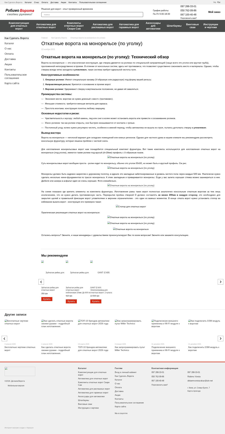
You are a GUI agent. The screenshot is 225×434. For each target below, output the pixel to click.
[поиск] (140, 14)
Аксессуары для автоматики (153, 26)
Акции (63, 2)
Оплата (44, 2)
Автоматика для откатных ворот (46, 25)
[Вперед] (220, 282)
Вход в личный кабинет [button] (126, 372)
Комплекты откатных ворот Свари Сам (74, 26)
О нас (36, 2)
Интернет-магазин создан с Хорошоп (19, 428)
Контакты (73, 2)
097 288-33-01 (188, 6)
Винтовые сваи (192, 25)
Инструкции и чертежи (210, 25)
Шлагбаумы (174, 25)
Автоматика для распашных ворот (103, 25)
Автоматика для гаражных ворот (129, 25)
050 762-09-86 (188, 10)
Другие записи (15, 314)
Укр (214, 2)
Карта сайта (12, 83)
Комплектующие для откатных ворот (19, 26)
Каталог (28, 2)
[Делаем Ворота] (20, 371)
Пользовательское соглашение (93, 2)
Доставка (54, 2)
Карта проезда (194, 391)
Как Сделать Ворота (13, 2)
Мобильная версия (15, 386)
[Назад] (41, 282)
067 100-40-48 (188, 14)
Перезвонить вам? (188, 18)
